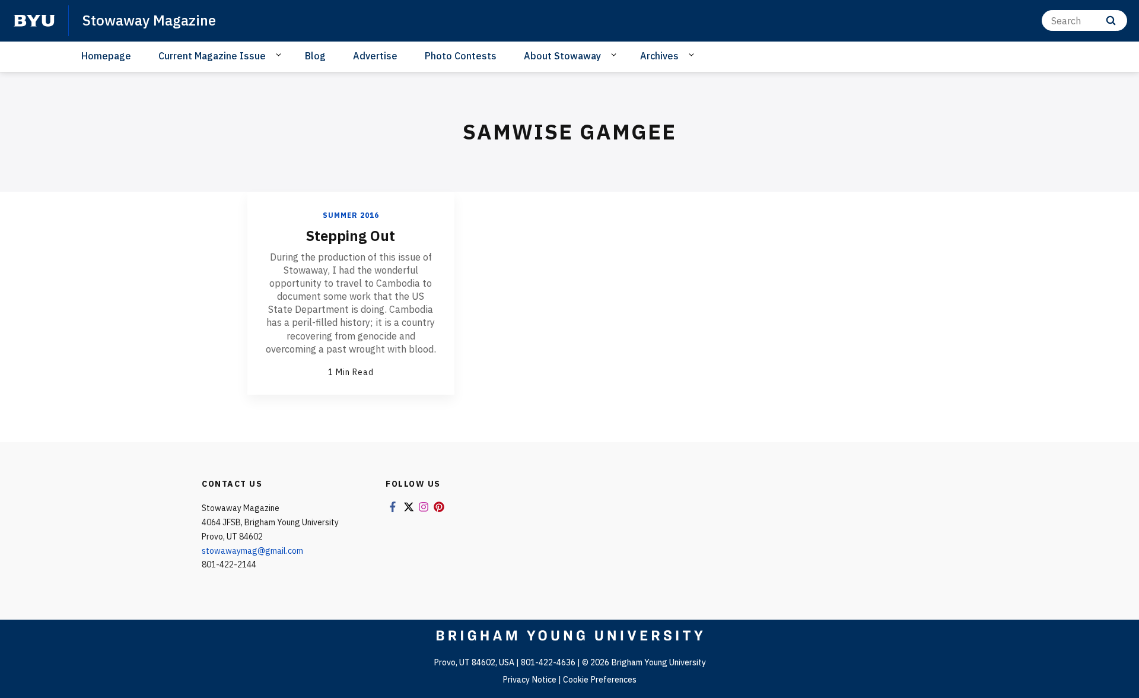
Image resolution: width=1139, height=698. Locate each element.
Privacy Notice (529, 679)
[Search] (1110, 20)
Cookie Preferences (600, 679)
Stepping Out (350, 235)
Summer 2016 (351, 215)
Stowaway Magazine (149, 20)
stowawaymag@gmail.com (252, 550)
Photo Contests (461, 56)
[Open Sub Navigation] (280, 55)
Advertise (375, 56)
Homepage (106, 56)
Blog (315, 56)
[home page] (34, 21)
